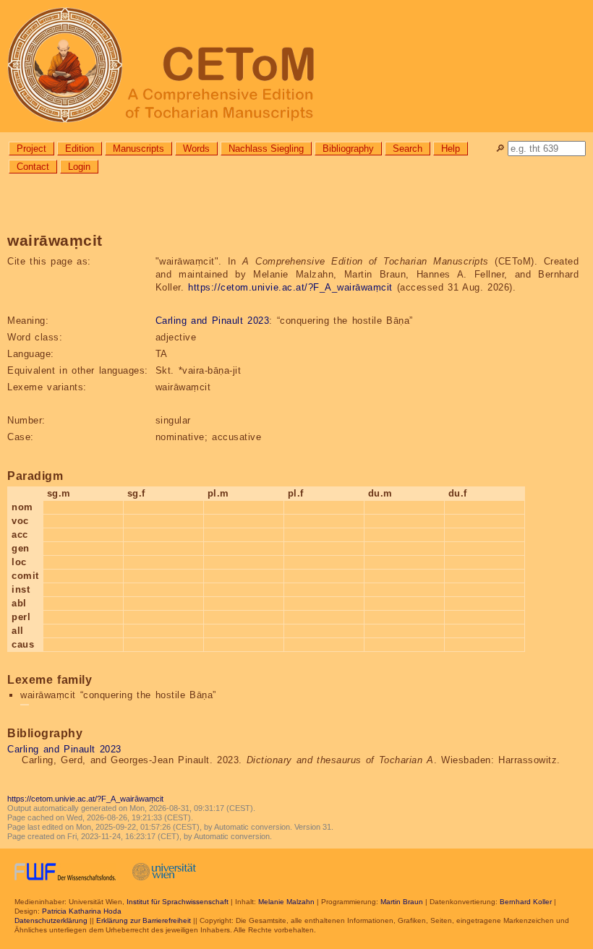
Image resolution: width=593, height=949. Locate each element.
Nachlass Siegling (266, 148)
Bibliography (348, 148)
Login (79, 166)
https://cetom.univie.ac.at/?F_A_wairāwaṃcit (290, 287)
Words (196, 148)
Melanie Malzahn (286, 902)
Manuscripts (138, 148)
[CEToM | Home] (296, 66)
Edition (79, 148)
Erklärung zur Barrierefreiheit (143, 920)
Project (31, 148)
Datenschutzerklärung (51, 920)
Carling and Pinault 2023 (212, 320)
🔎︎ (500, 148)
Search (407, 148)
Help (450, 148)
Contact (33, 166)
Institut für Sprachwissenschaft (178, 902)
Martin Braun (401, 902)
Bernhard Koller (526, 902)
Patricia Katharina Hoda (81, 911)
